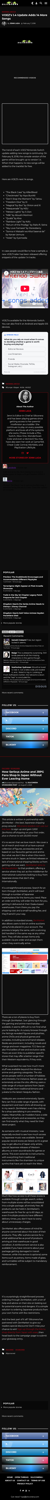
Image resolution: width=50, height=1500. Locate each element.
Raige (14, 653)
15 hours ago (23, 682)
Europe (9, 387)
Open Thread (22, 1477)
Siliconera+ (37, 1477)
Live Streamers (15, 354)
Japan (16, 387)
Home (10, 1477)
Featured (6, 768)
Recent (12, 632)
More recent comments (12, 693)
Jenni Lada (15, 23)
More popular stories (12, 623)
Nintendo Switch (9, 11)
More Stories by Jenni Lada (25, 458)
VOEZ (28, 387)
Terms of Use (38, 1480)
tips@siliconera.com (30, 1497)
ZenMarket (38, 920)
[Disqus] (25, 495)
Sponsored (15, 768)
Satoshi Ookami (19, 640)
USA (22, 387)
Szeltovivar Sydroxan (21, 667)
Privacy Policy (25, 1484)
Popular (19, 632)
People (5, 632)
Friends (11, 359)
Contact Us (23, 1480)
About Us (10, 1480)
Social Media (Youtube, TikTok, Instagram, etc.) (21, 365)
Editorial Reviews (15, 349)
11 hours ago (15, 648)
